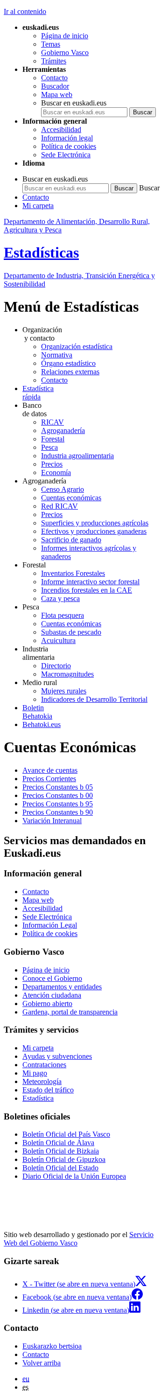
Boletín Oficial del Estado (60, 1168)
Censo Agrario (62, 489)
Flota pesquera (62, 615)
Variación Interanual (52, 821)
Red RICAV (59, 506)
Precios (52, 464)
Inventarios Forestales (73, 573)
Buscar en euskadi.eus (73, 103)
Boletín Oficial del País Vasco (66, 1134)
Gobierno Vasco (65, 52)
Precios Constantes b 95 (57, 804)
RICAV (52, 422)
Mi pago (34, 1073)
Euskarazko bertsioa (52, 1346)
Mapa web (56, 94)
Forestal (52, 439)
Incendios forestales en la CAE (86, 590)
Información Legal (49, 925)
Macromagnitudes (67, 674)
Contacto (54, 78)
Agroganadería (63, 430)
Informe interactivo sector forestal (90, 582)
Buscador (55, 86)
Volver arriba (41, 1363)
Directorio (56, 666)
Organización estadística (76, 346)
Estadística (38, 1098)
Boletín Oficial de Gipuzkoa (63, 1159)
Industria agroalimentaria (77, 456)
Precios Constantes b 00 (57, 795)
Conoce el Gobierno (52, 978)
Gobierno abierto (47, 1003)
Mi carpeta (38, 206)
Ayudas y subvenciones (57, 1056)
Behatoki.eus (41, 724)
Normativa (56, 355)
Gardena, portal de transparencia (70, 1012)
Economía (56, 472)
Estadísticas (41, 252)
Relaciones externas (70, 372)
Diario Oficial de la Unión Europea (74, 1176)
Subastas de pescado (71, 632)
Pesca (49, 447)
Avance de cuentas (49, 770)
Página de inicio (64, 36)
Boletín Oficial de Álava (58, 1143)
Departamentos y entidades (62, 987)
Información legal (67, 138)
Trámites (53, 61)
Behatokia (37, 712)
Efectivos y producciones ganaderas (94, 531)
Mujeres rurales (63, 691)
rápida (38, 393)
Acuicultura (58, 640)
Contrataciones (44, 1065)
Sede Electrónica (66, 155)
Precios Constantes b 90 (57, 812)
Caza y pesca (60, 598)
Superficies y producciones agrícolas (94, 523)
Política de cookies (68, 146)
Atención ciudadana (51, 995)
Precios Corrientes (49, 779)
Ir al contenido (25, 11)
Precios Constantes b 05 (57, 787)
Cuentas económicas (71, 498)
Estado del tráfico (48, 1090)
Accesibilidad (61, 129)
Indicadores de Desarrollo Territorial (94, 699)
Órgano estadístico (68, 363)
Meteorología (42, 1081)
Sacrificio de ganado (71, 540)
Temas (50, 44)
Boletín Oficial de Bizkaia (60, 1151)
